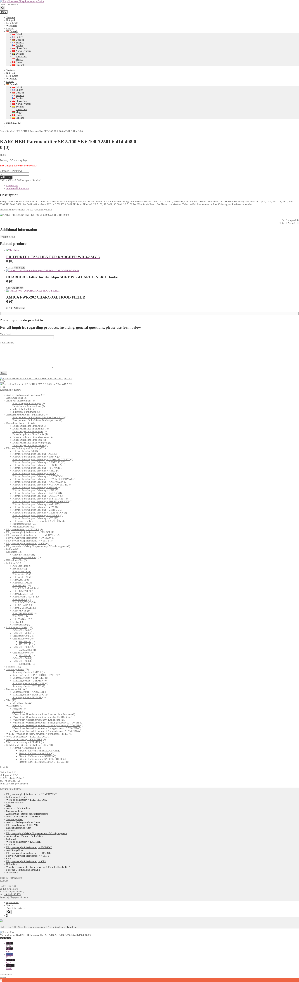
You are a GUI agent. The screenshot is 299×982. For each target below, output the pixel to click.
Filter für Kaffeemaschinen (25, 747)
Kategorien (11, 20)
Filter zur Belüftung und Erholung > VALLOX (35, 504)
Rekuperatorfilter (20, 526)
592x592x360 (25, 649)
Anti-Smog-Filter (14, 398)
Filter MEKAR (19, 599)
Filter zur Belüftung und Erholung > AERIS (34, 454)
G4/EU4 (16, 621)
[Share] (7, 974)
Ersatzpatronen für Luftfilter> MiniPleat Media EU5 (38, 417)
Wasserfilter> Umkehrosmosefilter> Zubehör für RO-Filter (41, 717)
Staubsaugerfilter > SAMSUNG (28, 694)
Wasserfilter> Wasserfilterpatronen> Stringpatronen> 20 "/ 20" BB (45, 731)
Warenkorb (11, 25)
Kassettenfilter (19, 624)
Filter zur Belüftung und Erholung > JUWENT (35, 476)
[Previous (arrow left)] (1, 977)
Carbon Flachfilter (21, 554)
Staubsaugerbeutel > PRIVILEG (28, 677)
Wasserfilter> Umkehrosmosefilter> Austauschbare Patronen (42, 714)
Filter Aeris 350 (20, 579)
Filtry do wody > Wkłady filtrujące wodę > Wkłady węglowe (36, 546)
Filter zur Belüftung (22, 451)
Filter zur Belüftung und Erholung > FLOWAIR (36, 468)
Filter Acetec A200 (21, 574)
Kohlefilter (11, 551)
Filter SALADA (20, 605)
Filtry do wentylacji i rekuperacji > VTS (26, 543)
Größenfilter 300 (20, 635)
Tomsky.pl (72, 927)
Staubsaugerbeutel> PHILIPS (27, 686)
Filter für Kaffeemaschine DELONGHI (38, 750)
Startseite (10, 17)
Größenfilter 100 (20, 630)
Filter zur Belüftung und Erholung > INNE (33, 473)
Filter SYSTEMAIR (22, 607)
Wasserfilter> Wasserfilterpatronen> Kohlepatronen (37, 719)
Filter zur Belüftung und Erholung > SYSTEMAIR (37, 498)
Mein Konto (12, 23)
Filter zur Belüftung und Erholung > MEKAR (35, 487)
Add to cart (6, 177)
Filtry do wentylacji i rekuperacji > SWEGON (29, 537)
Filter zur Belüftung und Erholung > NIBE (33, 490)
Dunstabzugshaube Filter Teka (27, 440)
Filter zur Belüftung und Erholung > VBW (33, 507)
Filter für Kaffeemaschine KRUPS (36, 756)
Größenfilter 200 (20, 633)
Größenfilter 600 (20, 652)
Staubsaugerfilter (14, 689)
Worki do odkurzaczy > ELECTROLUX (26, 736)
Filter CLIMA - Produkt (24, 588)
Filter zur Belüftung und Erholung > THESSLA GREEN (40, 501)
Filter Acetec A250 (21, 577)
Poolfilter (16, 711)
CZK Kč (10, 961)
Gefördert (11, 549)
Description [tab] (12, 185)
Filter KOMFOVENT (23, 596)
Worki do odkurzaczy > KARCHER (24, 739)
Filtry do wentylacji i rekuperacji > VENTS (27, 540)
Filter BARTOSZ (21, 582)
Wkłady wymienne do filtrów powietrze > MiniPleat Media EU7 (38, 733)
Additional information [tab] (17, 188)
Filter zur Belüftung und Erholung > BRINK (34, 456)
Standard (10, 131)
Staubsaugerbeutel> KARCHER (28, 683)
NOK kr (10, 967)
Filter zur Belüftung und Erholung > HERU (34, 470)
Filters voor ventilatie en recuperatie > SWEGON (36, 521)
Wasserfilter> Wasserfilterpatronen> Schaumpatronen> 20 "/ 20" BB (46, 725)
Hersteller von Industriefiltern (26, 406)
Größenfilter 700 (20, 658)
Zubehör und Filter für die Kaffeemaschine (27, 745)
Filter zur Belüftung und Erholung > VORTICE (35, 515)
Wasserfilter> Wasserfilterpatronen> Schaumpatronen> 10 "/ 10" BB (46, 722)
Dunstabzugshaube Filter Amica (28, 428)
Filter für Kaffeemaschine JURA (35, 753)
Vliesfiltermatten (20, 703)
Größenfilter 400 (20, 638)
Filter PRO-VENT (21, 602)
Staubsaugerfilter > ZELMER (27, 697)
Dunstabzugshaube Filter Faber (27, 431)
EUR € (9, 956)
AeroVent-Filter (20, 565)
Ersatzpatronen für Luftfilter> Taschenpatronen (35, 420)
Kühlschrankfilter (14, 560)
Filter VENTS (19, 610)
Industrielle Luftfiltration (24, 412)
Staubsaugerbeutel (15, 669)
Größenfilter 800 (20, 661)
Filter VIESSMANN (22, 613)
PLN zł (9, 944)
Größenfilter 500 (20, 647)
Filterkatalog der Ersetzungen (26, 403)
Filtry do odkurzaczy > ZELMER (22, 529)
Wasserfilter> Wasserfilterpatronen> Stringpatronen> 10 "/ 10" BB (45, 728)
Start (2, 131)
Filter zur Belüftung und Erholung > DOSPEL (35, 465)
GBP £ (9, 950)
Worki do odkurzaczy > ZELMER (23, 742)
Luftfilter (10, 563)
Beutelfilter (17, 568)
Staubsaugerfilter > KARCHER (28, 691)
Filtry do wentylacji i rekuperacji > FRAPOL (28, 532)
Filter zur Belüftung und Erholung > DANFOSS (36, 462)
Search (9, 905)
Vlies (8, 700)
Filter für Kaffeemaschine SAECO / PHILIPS (41, 759)
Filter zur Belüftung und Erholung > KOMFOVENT (38, 484)
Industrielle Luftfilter (22, 409)
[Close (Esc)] (10, 974)
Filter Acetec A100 (21, 571)
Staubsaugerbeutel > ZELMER (27, 680)
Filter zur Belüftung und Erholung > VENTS (34, 509)
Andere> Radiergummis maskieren (23, 395)
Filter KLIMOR (20, 593)
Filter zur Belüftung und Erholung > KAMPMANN (38, 482)
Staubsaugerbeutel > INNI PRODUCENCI (33, 675)
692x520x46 (25, 655)
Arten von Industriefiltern (18, 400)
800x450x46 (25, 663)
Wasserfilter (12, 705)
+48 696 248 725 (12, 780)
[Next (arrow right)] (4, 977)
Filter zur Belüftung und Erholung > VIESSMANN (37, 512)
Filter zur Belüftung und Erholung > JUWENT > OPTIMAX (42, 479)
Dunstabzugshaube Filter (18, 423)
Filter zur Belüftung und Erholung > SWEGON (35, 495)
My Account (12, 902)
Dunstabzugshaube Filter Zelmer (28, 445)
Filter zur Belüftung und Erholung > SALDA (34, 493)
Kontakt (10, 28)
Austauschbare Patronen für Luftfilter (24, 414)
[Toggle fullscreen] (4, 974)
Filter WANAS (19, 619)
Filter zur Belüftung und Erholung (23, 448)
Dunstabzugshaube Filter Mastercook (30, 437)
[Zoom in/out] (1, 974)
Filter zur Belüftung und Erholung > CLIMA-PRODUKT (41, 459)
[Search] (2, 8)
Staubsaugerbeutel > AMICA (26, 672)
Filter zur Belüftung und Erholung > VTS (32, 518)
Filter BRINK (19, 585)
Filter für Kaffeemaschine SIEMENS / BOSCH (42, 761)
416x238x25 (25, 641)
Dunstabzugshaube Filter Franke (28, 434)
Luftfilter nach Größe (16, 627)
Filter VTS (17, 616)
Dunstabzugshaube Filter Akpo (27, 426)
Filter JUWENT (20, 591)
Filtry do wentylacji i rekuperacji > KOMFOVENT (31, 535)
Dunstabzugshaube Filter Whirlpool (29, 442)
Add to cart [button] (19, 267)
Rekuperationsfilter (21, 523)
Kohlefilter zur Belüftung (24, 557)
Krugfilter (17, 708)
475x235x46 (25, 644)
